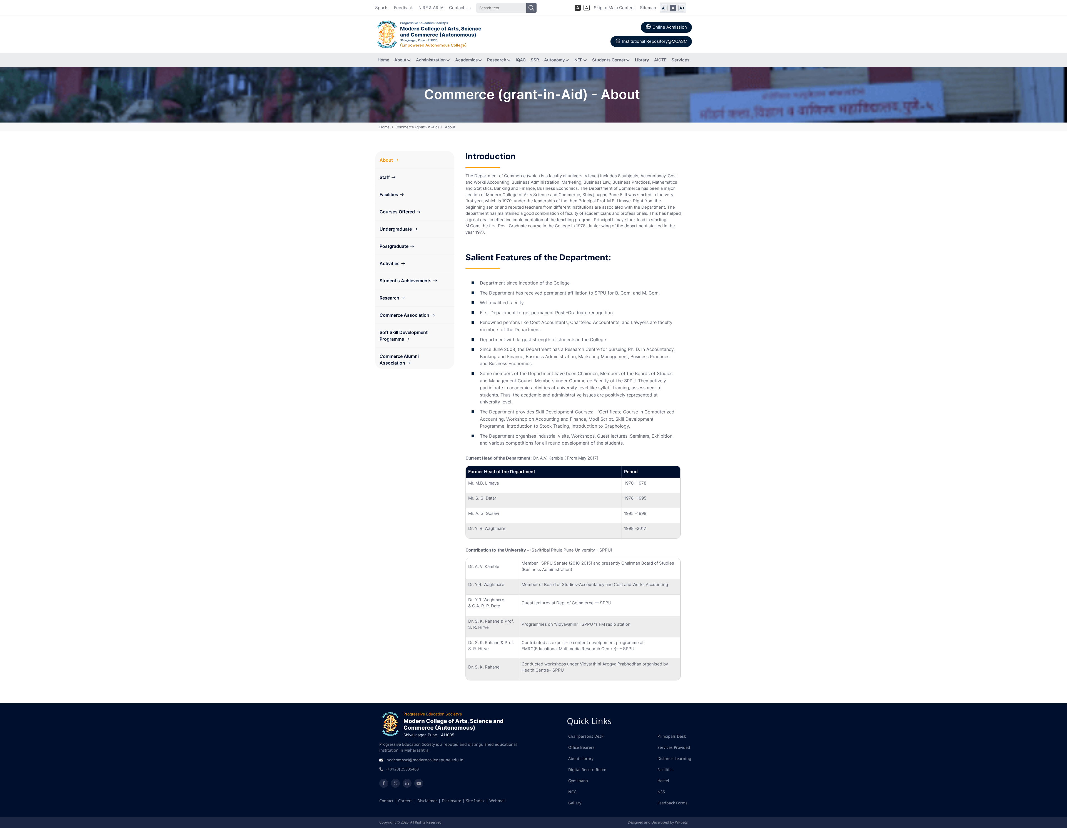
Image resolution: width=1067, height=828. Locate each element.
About (386, 160)
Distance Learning (674, 758)
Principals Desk (671, 736)
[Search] (531, 8)
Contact (386, 800)
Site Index (475, 800)
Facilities (389, 194)
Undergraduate (396, 229)
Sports (381, 7)
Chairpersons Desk (585, 736)
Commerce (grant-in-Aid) (417, 127)
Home (385, 127)
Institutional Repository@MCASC (654, 41)
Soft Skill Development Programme (404, 336)
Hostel (663, 780)
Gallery (574, 802)
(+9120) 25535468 (403, 769)
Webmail (497, 800)
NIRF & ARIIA (430, 7)
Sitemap (648, 7)
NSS (661, 791)
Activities (390, 263)
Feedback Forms (672, 802)
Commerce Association (404, 315)
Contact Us (460, 7)
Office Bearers (581, 747)
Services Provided (673, 747)
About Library (581, 758)
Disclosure (451, 800)
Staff (385, 177)
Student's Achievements (406, 280)
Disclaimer (427, 800)
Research (389, 298)
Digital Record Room (587, 769)
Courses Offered (397, 212)
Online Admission (669, 27)
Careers (405, 800)
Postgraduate (394, 246)
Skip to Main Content (614, 7)
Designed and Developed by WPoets (658, 822)
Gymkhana (578, 780)
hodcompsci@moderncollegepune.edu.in (425, 759)
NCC (572, 791)
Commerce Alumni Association (399, 359)
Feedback (403, 7)
